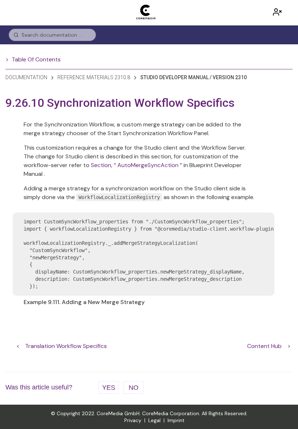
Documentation (26, 77)
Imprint (176, 420)
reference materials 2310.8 (93, 77)
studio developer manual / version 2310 (193, 77)
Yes (108, 387)
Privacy (132, 420)
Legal (154, 420)
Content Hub (264, 346)
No (133, 387)
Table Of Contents (36, 59)
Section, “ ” (136, 165)
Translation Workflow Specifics (66, 346)
